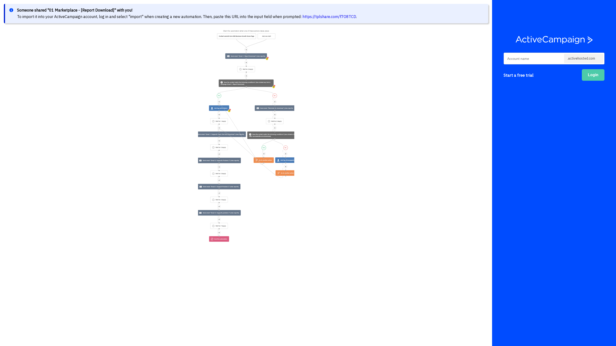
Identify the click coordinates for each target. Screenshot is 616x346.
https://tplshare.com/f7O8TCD (329, 16)
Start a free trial (518, 75)
